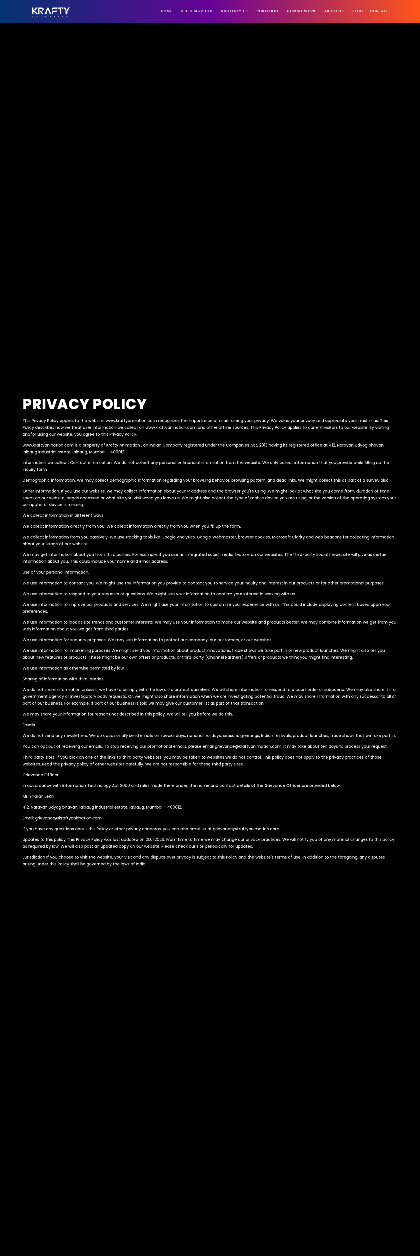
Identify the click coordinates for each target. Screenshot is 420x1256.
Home (166, 11)
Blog (357, 11)
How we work (301, 11)
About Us (334, 11)
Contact (379, 11)
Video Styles (234, 11)
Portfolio (267, 11)
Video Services (196, 11)
